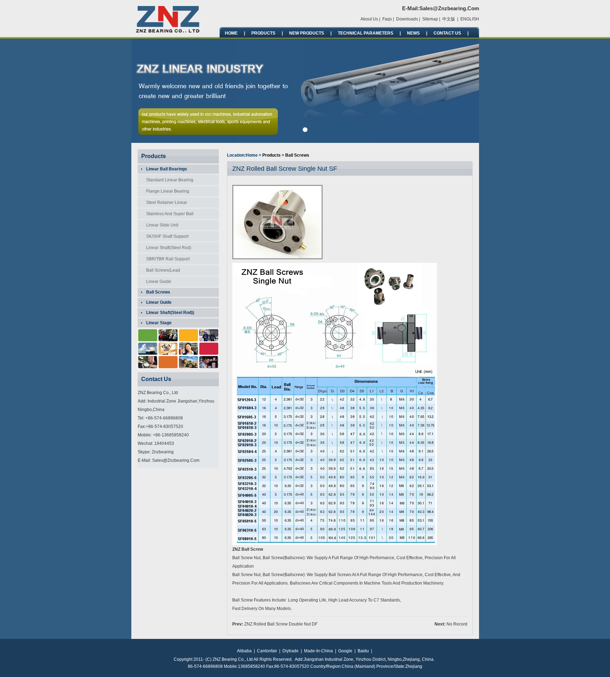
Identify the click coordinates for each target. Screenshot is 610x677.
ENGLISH (469, 19)
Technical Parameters (365, 33)
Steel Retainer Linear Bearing (164, 203)
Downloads (407, 19)
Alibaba (244, 650)
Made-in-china (318, 650)
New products (306, 33)
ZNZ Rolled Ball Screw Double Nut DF (280, 624)
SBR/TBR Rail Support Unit (166, 260)
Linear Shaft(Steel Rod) (168, 247)
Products (263, 33)
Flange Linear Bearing (167, 191)
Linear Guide (158, 281)
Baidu (363, 650)
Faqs (387, 19)
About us (369, 19)
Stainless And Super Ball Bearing (167, 215)
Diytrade (290, 650)
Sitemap (430, 19)
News (413, 33)
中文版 (448, 19)
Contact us (447, 33)
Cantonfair (267, 650)
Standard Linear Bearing (169, 179)
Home (231, 33)
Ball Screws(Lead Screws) (161, 271)
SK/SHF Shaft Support (167, 236)
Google (345, 650)
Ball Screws (297, 155)
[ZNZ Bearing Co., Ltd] (168, 31)
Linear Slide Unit (162, 225)
